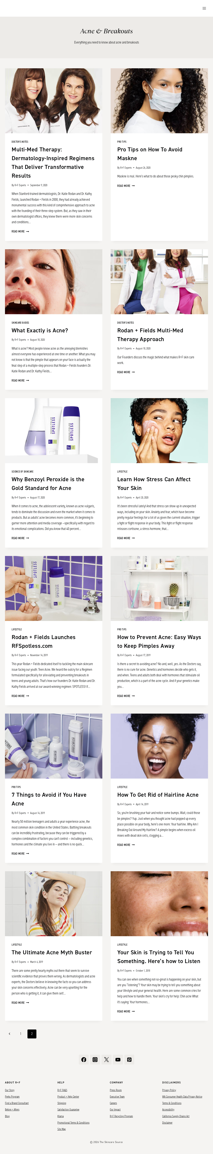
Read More (20, 231)
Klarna (60, 1116)
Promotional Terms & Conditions (73, 1123)
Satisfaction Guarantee (68, 1110)
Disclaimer (167, 1123)
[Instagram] (95, 1060)
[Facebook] (84, 1060)
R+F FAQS (62, 1090)
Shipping (61, 1103)
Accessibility (168, 1110)
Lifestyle (122, 471)
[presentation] (53, 100)
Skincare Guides (20, 322)
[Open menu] (204, 8)
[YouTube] (118, 1060)
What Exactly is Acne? (40, 330)
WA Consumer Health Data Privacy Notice (182, 1097)
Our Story (9, 1090)
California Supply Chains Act (175, 1116)
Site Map (61, 1129)
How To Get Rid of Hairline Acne (158, 795)
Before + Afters (12, 1110)
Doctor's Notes (20, 141)
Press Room (116, 1090)
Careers (113, 1103)
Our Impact (115, 1110)
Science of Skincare (22, 471)
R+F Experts (20, 185)
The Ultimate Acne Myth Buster (52, 952)
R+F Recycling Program (121, 1116)
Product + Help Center (68, 1097)
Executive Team (117, 1097)
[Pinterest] (129, 1060)
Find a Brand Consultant (17, 1103)
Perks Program (12, 1097)
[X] (106, 1060)
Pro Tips (121, 141)
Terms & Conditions (171, 1103)
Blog (7, 1116)
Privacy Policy (169, 1090)
